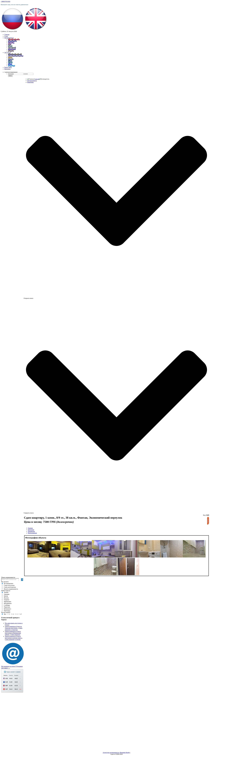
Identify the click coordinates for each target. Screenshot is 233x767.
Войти (10, 75)
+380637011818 (5, 1)
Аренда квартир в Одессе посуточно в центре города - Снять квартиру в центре (14, 638)
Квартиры (30, 82)
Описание (31, 529)
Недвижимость (32, 80)
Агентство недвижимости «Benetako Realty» (116, 752)
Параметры (31, 531)
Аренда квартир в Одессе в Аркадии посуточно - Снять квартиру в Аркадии (13, 628)
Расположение (32, 533)
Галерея (30, 528)
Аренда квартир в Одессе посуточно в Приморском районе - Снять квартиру (13, 633)
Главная (36, 79)
